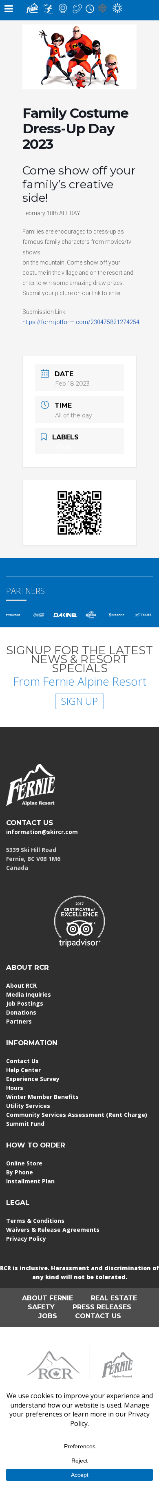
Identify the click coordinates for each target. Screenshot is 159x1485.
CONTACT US (29, 823)
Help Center (23, 1070)
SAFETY (41, 1307)
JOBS (47, 1316)
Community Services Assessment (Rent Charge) (76, 1115)
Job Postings (24, 1003)
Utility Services (28, 1106)
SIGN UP (79, 701)
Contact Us (22, 1061)
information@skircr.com (42, 832)
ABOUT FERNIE (47, 1298)
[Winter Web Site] (102, 7)
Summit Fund (25, 1124)
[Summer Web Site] (117, 7)
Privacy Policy (26, 1238)
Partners (19, 1021)
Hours (14, 1088)
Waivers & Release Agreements (52, 1229)
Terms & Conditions (35, 1221)
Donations (21, 1012)
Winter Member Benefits (42, 1097)
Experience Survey (33, 1079)
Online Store (24, 1163)
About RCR (21, 985)
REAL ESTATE (114, 1298)
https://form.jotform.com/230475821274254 (80, 322)
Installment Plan (30, 1181)
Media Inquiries (28, 994)
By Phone (19, 1172)
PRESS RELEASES (102, 1307)
